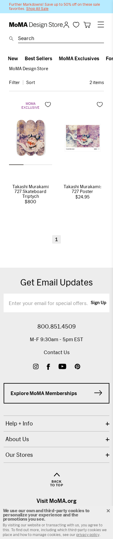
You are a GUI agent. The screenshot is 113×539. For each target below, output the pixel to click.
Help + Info (19, 423)
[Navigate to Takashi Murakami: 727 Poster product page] (82, 139)
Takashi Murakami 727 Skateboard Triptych (30, 191)
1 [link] (56, 239)
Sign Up (98, 303)
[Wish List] (76, 24)
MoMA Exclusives (79, 58)
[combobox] (61, 39)
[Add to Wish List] (48, 104)
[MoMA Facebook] (48, 367)
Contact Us (57, 352)
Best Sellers (38, 58)
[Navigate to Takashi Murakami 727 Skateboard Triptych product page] (30, 139)
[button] (16, 164)
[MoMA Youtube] (62, 367)
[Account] (66, 24)
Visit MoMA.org (56, 500)
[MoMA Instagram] (36, 367)
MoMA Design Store (28, 68)
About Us (17, 439)
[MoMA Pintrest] (77, 367)
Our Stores (19, 454)
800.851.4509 (56, 326)
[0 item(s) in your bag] (87, 24)
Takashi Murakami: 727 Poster (83, 189)
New (13, 58)
